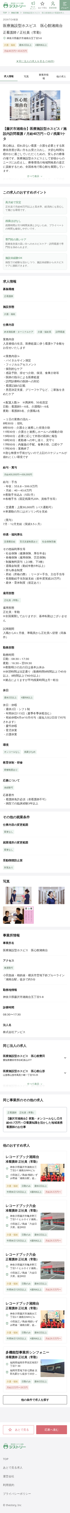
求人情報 (9, 76)
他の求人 (61, 76)
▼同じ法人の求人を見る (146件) (35, 61)
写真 (26, 76)
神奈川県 (15, 12)
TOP (5, 12)
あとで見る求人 (13, 1467)
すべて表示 (33, 176)
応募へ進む (52, 1429)
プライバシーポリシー (17, 1493)
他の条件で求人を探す (35, 1400)
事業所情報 (44, 76)
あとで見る (22, 1429)
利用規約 (8, 1485)
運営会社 (8, 1476)
